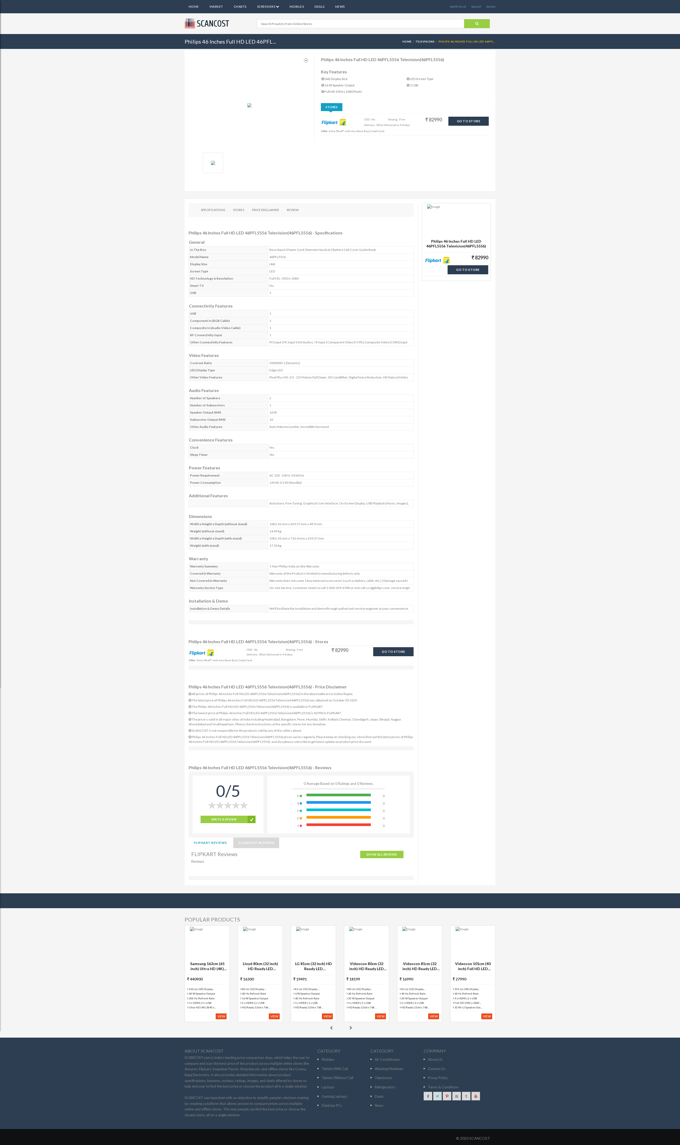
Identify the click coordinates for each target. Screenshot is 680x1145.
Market (216, 7)
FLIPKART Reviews (210, 843)
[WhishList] (306, 60)
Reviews (197, 861)
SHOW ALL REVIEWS (382, 854)
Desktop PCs (332, 1105)
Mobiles (297, 7)
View (221, 1016)
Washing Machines (389, 1069)
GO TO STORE (468, 121)
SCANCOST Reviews (256, 843)
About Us (435, 1059)
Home (194, 7)
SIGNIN (490, 6)
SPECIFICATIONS (213, 210)
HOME (407, 41)
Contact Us (436, 1069)
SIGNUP (476, 6)
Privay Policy (438, 1078)
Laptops (328, 1087)
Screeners (266, 7)
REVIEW (293, 210)
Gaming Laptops (334, 1096)
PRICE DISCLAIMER (265, 210)
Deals (319, 7)
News (340, 7)
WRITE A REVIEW (224, 819)
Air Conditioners (387, 1059)
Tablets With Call (335, 1069)
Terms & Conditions (443, 1087)
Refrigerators (385, 1087)
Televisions (425, 41)
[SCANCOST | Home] (208, 23)
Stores (332, 107)
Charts (240, 7)
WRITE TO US (458, 6)
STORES (238, 210)
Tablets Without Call (337, 1078)
